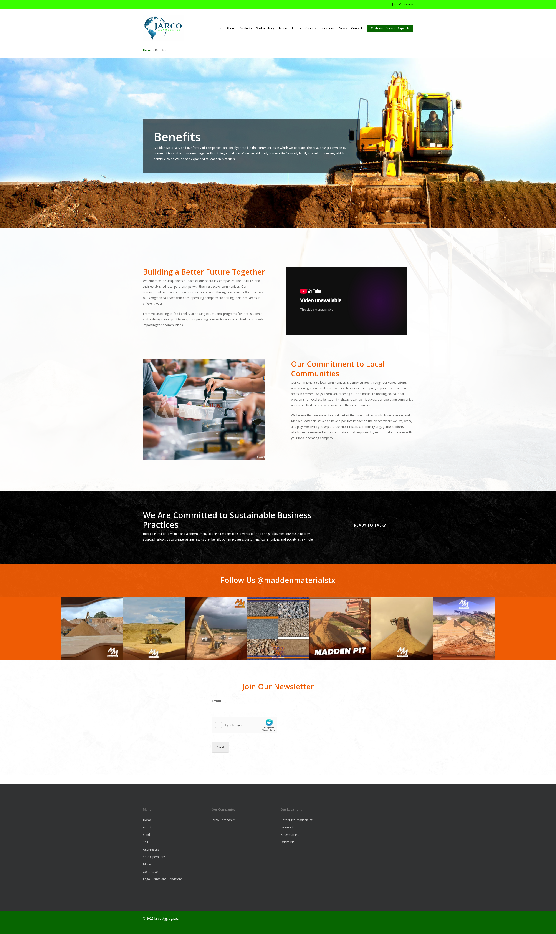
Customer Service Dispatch (390, 28)
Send (220, 747)
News (343, 28)
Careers (310, 28)
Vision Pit (287, 827)
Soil (145, 842)
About (147, 827)
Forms (296, 28)
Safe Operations (154, 857)
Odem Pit (287, 842)
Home (217, 28)
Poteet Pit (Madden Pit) (297, 820)
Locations (327, 28)
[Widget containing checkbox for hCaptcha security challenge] (244, 725)
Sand (146, 835)
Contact (356, 28)
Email (218, 701)
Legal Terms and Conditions (162, 879)
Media (283, 28)
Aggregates (151, 849)
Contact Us (151, 871)
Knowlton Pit (290, 835)
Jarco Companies (402, 4)
